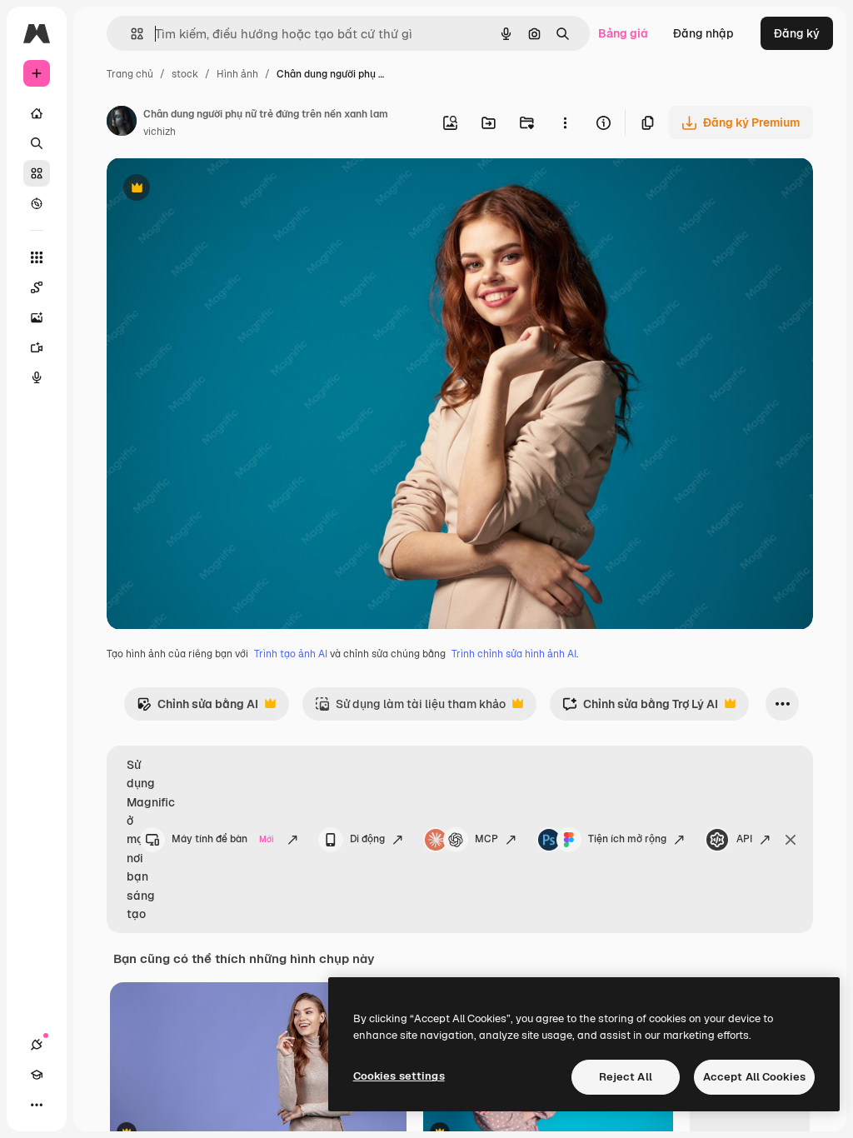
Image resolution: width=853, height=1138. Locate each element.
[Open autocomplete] (130, 33)
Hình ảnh (237, 74)
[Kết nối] (36, 1044)
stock (185, 74)
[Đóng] (790, 839)
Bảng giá (623, 33)
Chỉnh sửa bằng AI (197, 708)
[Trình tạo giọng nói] (36, 377)
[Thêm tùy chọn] (564, 122)
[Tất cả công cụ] (36, 257)
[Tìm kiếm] (36, 143)
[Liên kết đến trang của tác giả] (122, 123)
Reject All (625, 1077)
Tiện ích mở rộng (627, 839)
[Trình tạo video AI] (36, 347)
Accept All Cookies (754, 1077)
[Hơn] (36, 1104)
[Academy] (36, 1074)
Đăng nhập (703, 33)
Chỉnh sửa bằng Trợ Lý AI (640, 708)
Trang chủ (130, 74)
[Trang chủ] (36, 113)
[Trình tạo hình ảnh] (36, 317)
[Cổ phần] (36, 173)
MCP (486, 839)
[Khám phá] (36, 203)
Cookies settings (399, 1076)
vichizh (159, 131)
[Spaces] (36, 287)
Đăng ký (797, 33)
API (744, 839)
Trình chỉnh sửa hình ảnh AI (513, 654)
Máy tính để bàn (223, 839)
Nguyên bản (225, 189)
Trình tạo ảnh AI (290, 654)
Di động (367, 839)
